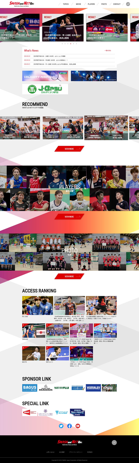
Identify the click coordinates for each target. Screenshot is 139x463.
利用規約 (89, 452)
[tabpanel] (70, 27)
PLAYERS (91, 4)
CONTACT (116, 4)
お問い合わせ (50, 452)
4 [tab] (71, 44)
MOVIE (78, 4)
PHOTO (104, 4)
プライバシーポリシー (75, 452)
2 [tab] (65, 44)
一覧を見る (107, 50)
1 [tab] (62, 44)
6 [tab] (77, 44)
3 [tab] (68, 44)
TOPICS (66, 4)
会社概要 (61, 452)
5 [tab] (74, 44)
